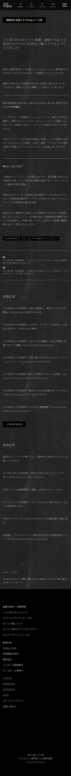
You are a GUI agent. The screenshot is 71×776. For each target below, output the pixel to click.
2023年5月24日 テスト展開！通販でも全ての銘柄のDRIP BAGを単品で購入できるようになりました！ (35, 580)
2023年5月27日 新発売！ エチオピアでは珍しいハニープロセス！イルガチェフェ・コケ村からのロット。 (35, 272)
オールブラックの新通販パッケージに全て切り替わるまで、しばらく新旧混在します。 (35, 504)
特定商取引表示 (10, 653)
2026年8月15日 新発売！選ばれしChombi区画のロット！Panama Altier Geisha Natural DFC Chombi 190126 (35, 392)
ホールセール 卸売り (13, 670)
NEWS (24, 238)
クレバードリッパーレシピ (16, 634)
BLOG (6, 695)
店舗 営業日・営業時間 (14, 606)
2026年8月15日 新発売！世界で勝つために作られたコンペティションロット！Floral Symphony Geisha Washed (35, 359)
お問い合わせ (9, 706)
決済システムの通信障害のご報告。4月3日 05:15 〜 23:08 (32, 489)
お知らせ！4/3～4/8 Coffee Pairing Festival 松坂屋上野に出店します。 (35, 520)
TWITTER (7, 678)
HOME (5, 572)
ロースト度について (13, 623)
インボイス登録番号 (13, 665)
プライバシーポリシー (14, 700)
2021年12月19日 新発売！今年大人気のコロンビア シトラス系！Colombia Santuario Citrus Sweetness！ (33, 475)
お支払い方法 (9, 648)
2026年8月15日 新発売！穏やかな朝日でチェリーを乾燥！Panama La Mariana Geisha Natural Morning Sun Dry (35, 376)
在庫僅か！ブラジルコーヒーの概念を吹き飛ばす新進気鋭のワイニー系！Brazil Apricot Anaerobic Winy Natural (35, 537)
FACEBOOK (9, 689)
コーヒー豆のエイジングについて (19, 629)
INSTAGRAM (9, 684)
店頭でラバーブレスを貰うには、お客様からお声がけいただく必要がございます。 (35, 458)
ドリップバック (51, 238)
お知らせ (40, 238)
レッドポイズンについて (15, 612)
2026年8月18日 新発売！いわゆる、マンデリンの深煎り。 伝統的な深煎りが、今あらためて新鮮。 (35, 326)
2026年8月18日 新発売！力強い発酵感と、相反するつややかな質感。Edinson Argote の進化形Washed (34, 310)
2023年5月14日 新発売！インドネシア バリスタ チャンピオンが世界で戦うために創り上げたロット (35, 261)
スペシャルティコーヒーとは (17, 618)
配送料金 (7, 642)
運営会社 (7, 659)
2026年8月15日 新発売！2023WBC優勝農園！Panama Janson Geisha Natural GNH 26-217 (34, 409)
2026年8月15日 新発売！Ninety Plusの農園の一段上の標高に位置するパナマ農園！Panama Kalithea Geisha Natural (34, 343)
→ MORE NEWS (14, 424)
